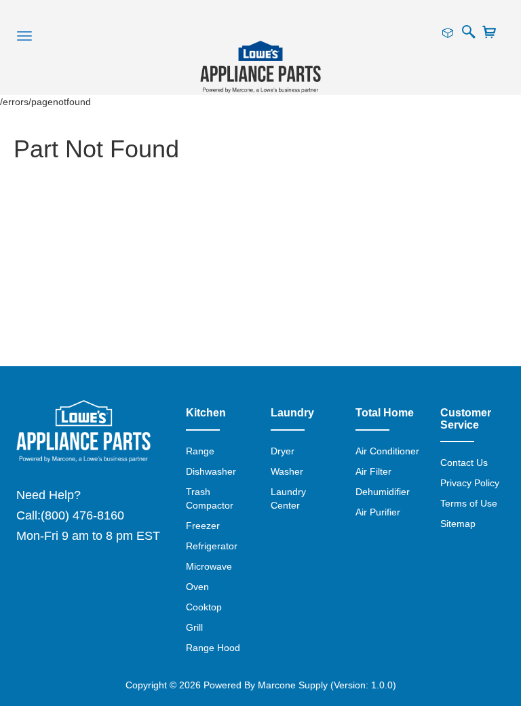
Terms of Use (468, 503)
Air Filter (373, 471)
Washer (287, 471)
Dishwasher (211, 471)
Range (200, 451)
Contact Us (464, 462)
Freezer (203, 525)
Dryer (282, 451)
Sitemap (458, 523)
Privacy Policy (469, 482)
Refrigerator (211, 546)
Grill (194, 627)
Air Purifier (377, 512)
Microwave (209, 566)
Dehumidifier (382, 491)
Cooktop (204, 607)
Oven (197, 586)
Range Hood (213, 647)
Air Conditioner (387, 451)
